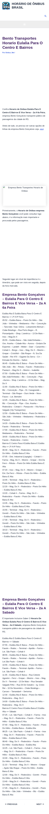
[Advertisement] (24, 82)
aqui (42, 129)
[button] (45, 16)
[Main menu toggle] (24, 24)
